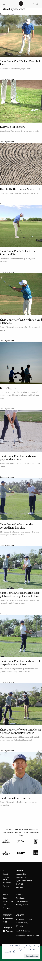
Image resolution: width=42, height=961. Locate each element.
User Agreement (22, 901)
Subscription (21, 877)
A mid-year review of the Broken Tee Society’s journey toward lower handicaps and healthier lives (19, 395)
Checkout (7, 908)
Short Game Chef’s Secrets (15, 798)
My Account (8, 901)
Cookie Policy (11, 952)
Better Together (9, 388)
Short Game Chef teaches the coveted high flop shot (16, 526)
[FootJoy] (36, 841)
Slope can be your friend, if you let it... (16, 68)
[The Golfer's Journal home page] (21, 5)
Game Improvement (7, 14)
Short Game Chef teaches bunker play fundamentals (18, 457)
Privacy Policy (22, 904)
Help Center (21, 898)
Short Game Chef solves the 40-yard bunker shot (20, 193)
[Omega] (6, 852)
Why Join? (20, 887)
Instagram (7, 927)
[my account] (37, 4)
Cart (4, 904)
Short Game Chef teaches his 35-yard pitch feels (21, 321)
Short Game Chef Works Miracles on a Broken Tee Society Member (20, 731)
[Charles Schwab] (36, 852)
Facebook (8, 918)
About (5, 873)
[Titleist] (21, 841)
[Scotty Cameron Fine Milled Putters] (6, 841)
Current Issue (6, 878)
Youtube (9, 931)
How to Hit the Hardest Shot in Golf (20, 189)
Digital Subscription (24, 880)
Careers (6, 886)
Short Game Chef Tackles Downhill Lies (20, 63)
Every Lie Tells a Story (12, 126)
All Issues (7, 882)
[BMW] (21, 852)
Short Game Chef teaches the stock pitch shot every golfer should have (20, 594)
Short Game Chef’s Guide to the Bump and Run (18, 253)
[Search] (33, 4)
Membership (21, 873)
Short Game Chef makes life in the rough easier (19, 130)
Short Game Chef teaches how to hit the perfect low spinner (20, 663)
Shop (5, 898)
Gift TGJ (19, 884)
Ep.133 (39, 750)
